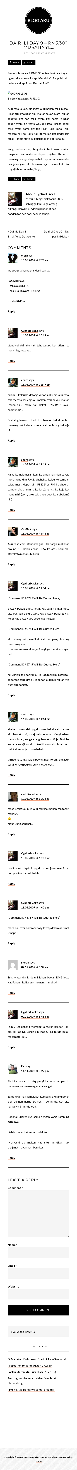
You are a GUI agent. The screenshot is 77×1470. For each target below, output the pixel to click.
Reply (11, 311)
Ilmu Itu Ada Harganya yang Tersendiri (31, 1389)
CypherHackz (29, 330)
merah (25, 962)
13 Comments (46, 53)
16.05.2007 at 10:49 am (35, 335)
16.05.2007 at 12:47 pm (35, 384)
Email (12, 1265)
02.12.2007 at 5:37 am (35, 967)
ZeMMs (26, 529)
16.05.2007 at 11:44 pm (35, 718)
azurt (24, 380)
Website (13, 1286)
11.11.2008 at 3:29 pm (35, 1070)
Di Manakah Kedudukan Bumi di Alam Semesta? (37, 1359)
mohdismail (28, 794)
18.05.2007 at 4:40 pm (35, 907)
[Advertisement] (34, 1419)
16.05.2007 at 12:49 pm (35, 464)
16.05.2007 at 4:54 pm (35, 533)
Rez (23, 1066)
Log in (39, 1461)
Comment (15, 1187)
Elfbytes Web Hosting (61, 1457)
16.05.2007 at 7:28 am (35, 260)
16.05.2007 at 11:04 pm (35, 588)
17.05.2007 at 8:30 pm (35, 798)
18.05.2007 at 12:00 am (35, 858)
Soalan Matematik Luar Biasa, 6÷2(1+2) (32, 1372)
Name (12, 1244)
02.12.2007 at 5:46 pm (35, 1016)
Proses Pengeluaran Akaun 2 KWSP (30, 1365)
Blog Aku (38, 20)
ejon (24, 255)
